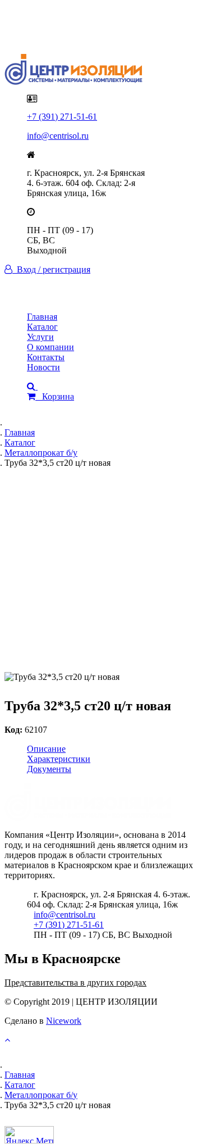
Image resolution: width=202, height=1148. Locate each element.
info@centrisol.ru (58, 135)
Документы (49, 769)
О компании (50, 347)
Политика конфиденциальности (88, 24)
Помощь (43, 34)
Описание (46, 749)
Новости (43, 367)
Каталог (42, 327)
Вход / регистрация (51, 269)
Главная (42, 316)
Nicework (63, 1021)
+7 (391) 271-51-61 (62, 116)
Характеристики (58, 759)
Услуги (40, 337)
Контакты (46, 357)
